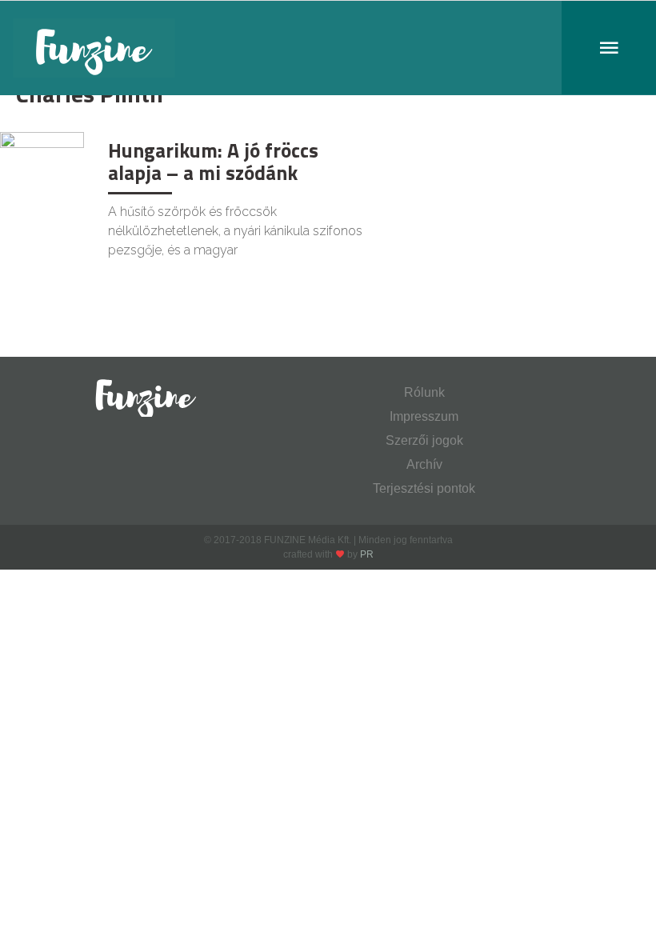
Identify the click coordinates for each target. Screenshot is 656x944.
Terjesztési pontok (424, 488)
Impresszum (424, 416)
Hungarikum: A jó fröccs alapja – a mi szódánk (213, 161)
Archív (424, 464)
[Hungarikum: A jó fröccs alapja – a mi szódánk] (42, 159)
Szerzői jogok (424, 440)
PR (367, 554)
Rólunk (424, 392)
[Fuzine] (328, 48)
